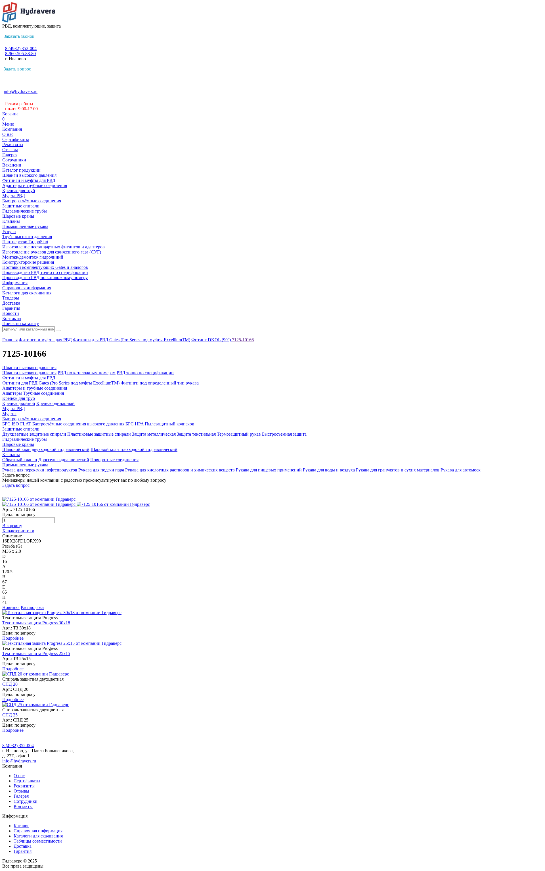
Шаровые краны (18, 216)
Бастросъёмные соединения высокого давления (78, 423)
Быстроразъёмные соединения (31, 200)
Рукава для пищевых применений (269, 469)
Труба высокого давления (27, 236)
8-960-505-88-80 (20, 53)
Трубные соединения (43, 393)
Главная (10, 339)
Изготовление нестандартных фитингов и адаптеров (53, 246)
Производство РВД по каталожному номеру (45, 277)
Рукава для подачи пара (101, 469)
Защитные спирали (20, 205)
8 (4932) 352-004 (21, 48)
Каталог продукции (21, 170)
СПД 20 (10, 684)
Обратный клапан (19, 459)
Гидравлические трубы (24, 211)
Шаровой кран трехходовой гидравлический (134, 449)
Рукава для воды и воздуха (329, 469)
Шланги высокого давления (29, 175)
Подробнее (13, 638)
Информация (15, 282)
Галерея (9, 154)
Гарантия (11, 308)
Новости (10, 313)
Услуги (9, 231)
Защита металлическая (154, 434)
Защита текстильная (196, 434)
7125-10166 (243, 339)
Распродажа (32, 607)
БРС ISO (10, 423)
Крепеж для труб (18, 190)
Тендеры (10, 298)
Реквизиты (12, 144)
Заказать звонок (19, 36)
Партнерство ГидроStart (25, 241)
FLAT (25, 423)
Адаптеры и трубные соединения (34, 185)
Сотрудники (14, 159)
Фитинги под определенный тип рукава (160, 383)
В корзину (12, 525)
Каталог (21, 825)
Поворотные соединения (114, 459)
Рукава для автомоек (461, 469)
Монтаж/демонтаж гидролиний (32, 257)
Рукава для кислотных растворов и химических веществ (180, 469)
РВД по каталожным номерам (87, 372)
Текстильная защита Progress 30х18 (36, 622)
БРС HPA (134, 423)
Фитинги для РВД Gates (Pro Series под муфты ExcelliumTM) (131, 339)
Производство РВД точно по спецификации (45, 272)
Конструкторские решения (28, 262)
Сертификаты (15, 139)
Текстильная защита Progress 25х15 (36, 653)
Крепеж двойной (18, 403)
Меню (8, 124)
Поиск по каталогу (20, 323)
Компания (12, 129)
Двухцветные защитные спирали (34, 434)
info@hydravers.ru (20, 91)
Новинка (11, 607)
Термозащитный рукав (239, 434)
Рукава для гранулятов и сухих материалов (397, 469)
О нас (7, 134)
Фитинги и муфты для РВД (28, 180)
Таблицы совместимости (38, 841)
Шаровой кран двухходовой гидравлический (45, 449)
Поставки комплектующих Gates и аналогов (45, 267)
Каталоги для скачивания (26, 292)
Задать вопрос (17, 68)
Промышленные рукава (25, 226)
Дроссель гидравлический (63, 459)
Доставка (11, 303)
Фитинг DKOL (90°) (211, 339)
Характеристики (18, 530)
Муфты (9, 413)
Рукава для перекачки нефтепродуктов (39, 469)
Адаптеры (12, 393)
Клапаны (11, 221)
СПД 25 (10, 714)
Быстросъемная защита (284, 434)
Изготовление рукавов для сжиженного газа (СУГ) (51, 252)
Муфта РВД (13, 195)
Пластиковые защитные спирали (99, 434)
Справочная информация (26, 287)
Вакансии (11, 165)
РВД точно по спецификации (145, 372)
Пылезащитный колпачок (169, 423)
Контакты (11, 318)
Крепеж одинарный (55, 403)
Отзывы (10, 149)
